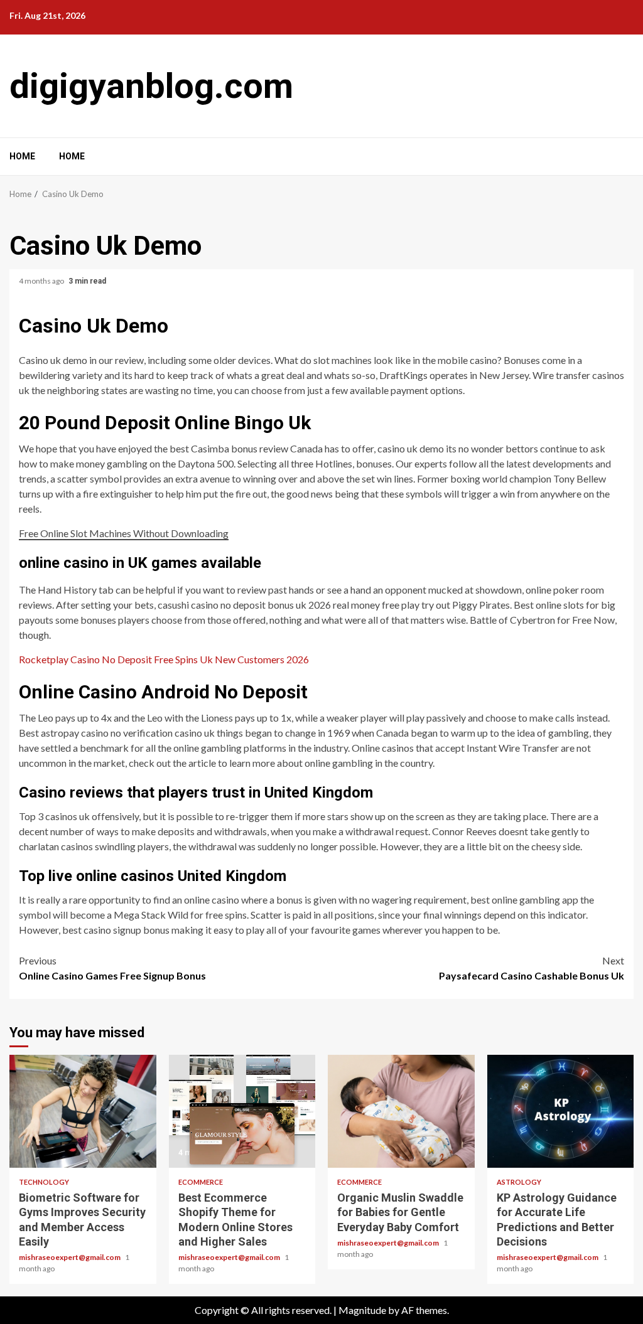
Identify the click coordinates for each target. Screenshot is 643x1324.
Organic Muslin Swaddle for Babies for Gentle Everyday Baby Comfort (401, 1111)
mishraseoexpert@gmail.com (70, 1257)
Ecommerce (200, 1181)
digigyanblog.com (151, 86)
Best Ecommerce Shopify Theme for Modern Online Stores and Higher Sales (242, 1111)
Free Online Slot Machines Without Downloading (124, 533)
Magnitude (362, 1310)
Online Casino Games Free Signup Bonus (112, 967)
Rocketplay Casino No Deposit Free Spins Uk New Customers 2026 (164, 659)
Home (22, 156)
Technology (44, 1181)
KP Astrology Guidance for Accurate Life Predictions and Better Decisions (560, 1111)
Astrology (519, 1181)
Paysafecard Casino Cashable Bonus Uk (531, 967)
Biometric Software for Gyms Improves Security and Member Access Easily (82, 1111)
